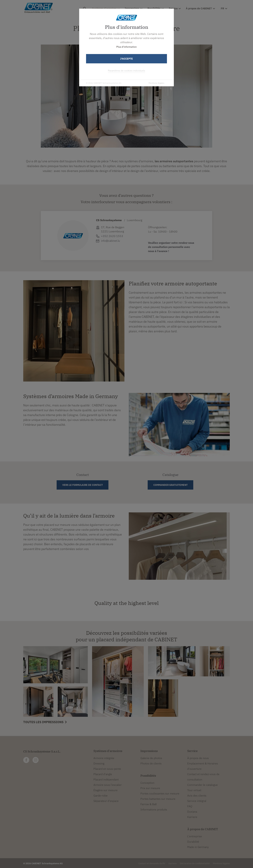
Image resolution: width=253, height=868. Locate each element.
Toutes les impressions (43, 722)
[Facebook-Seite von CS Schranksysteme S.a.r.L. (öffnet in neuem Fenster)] (26, 760)
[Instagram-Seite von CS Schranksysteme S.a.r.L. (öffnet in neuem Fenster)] (36, 760)
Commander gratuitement (170, 484)
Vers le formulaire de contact (82, 484)
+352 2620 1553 (112, 236)
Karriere (172, 863)
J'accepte (126, 58)
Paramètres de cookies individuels (126, 70)
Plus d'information (126, 46)
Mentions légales (156, 83)
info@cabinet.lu (110, 240)
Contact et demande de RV (151, 863)
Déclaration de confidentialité (195, 863)
